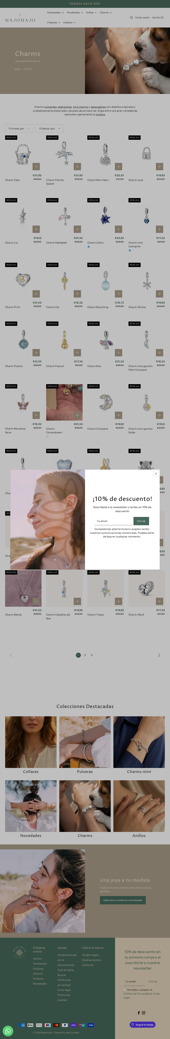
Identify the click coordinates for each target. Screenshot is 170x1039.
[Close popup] (156, 473)
